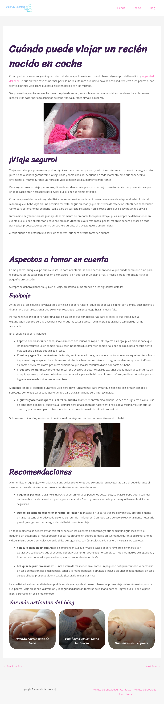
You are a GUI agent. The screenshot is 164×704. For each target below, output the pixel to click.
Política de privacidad (105, 689)
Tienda (121, 8)
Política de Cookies (145, 689)
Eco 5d (137, 8)
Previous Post (13, 666)
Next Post (152, 666)
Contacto (125, 689)
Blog (152, 8)
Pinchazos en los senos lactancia (82, 641)
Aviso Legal (125, 694)
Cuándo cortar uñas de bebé (32, 641)
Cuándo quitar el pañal (131, 643)
